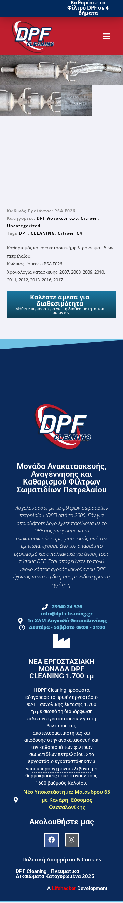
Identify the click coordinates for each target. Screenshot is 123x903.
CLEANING (43, 233)
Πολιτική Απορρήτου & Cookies (61, 859)
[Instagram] (72, 840)
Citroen (89, 218)
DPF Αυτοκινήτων (57, 218)
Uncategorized (24, 226)
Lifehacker (64, 888)
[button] (106, 36)
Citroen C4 (70, 233)
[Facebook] (51, 840)
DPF (23, 233)
